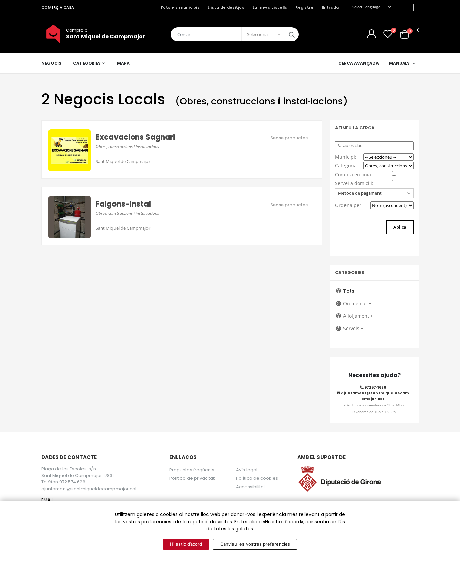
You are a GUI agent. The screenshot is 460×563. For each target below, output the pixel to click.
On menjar (357, 303)
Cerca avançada (358, 63)
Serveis (353, 328)
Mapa (123, 63)
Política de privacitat (192, 478)
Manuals (399, 63)
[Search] (292, 34)
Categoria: (346, 165)
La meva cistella (270, 7)
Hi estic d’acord (186, 544)
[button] (404, 34)
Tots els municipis (180, 7)
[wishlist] (387, 33)
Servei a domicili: (354, 183)
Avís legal (247, 470)
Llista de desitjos (226, 7)
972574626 (375, 387)
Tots (348, 291)
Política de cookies (257, 478)
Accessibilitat (250, 486)
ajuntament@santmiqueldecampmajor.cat (374, 395)
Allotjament (358, 316)
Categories (87, 63)
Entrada (330, 7)
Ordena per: (349, 205)
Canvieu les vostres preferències (255, 544)
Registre (304, 7)
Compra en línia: (353, 174)
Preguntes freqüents (192, 470)
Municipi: (345, 157)
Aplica (399, 227)
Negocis (51, 63)
